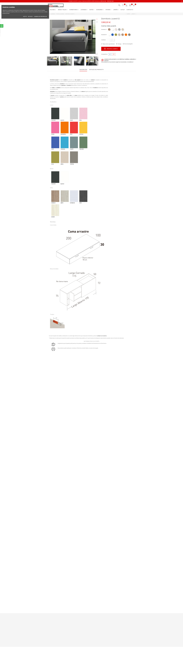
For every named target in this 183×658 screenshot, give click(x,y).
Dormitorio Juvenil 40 (91, 511)
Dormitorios (74, 9)
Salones (53, 9)
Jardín (116, 9)
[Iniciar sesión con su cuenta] (126, 5)
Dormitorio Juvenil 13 (62, 414)
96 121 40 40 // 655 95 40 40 (55, 629)
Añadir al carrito (112, 49)
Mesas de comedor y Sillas (106, 642)
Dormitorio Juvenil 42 (91, 449)
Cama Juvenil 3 (121, 511)
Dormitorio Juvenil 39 (61, 572)
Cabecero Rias (121, 541)
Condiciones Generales (105, 622)
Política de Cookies (104, 627)
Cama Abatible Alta (121, 383)
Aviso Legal (102, 620)
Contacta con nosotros (75, 624)
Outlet (123, 9)
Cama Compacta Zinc (61, 603)
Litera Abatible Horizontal (91, 383)
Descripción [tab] (83, 69)
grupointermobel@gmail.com (55, 631)
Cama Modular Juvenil (121, 572)
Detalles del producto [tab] (96, 69)
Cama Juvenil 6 (121, 449)
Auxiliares (100, 9)
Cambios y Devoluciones (90, 630)
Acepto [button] (25, 16)
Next (73, 64)
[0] (123, 5)
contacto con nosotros (102, 335)
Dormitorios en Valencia (105, 644)
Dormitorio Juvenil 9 (121, 480)
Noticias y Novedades (75, 620)
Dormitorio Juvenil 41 (91, 541)
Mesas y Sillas (63, 9)
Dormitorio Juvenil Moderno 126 (61, 383)
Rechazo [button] (30, 16)
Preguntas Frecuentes (75, 622)
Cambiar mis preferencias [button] (40, 16)
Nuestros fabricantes (74, 632)
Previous (73, 57)
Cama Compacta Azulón (61, 449)
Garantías (87, 628)
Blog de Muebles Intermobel (76, 630)
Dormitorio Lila (61, 480)
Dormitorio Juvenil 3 (62, 541)
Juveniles (84, 9)
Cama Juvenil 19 (62, 511)
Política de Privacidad (105, 624)
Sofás (92, 9)
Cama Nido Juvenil (91, 572)
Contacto (130, 9)
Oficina (109, 9)
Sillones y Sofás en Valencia (106, 639)
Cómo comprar (88, 620)
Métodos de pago (89, 622)
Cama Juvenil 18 (91, 480)
